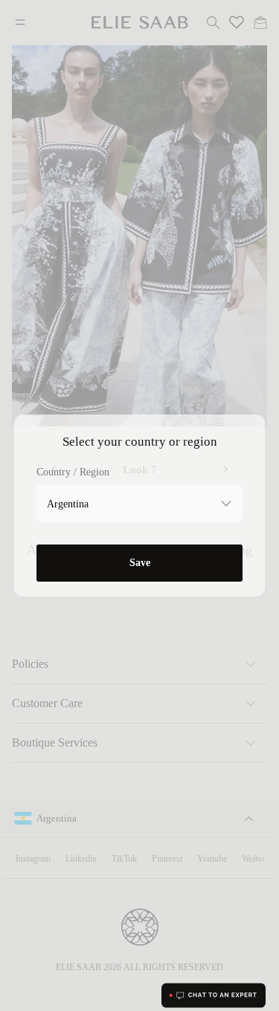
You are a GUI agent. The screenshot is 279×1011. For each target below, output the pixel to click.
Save (139, 562)
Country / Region (72, 472)
